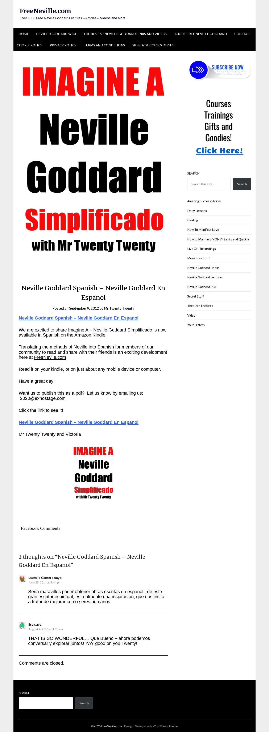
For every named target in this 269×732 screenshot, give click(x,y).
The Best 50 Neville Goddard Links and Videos (125, 34)
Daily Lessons (197, 211)
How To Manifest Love (203, 229)
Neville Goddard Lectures (205, 277)
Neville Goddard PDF (202, 287)
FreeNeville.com (45, 11)
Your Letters (196, 325)
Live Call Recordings (201, 249)
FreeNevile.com (50, 357)
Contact (242, 34)
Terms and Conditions (104, 45)
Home (24, 34)
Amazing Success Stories (204, 201)
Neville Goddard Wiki (56, 34)
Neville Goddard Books (203, 268)
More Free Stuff (198, 258)
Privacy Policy (63, 45)
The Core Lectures (200, 306)
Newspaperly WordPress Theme (156, 726)
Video (191, 315)
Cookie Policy (29, 45)
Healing (192, 220)
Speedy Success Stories (153, 45)
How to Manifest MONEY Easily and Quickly (218, 239)
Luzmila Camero (41, 577)
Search (193, 173)
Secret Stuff (195, 296)
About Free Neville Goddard (200, 34)
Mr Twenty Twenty (119, 308)
